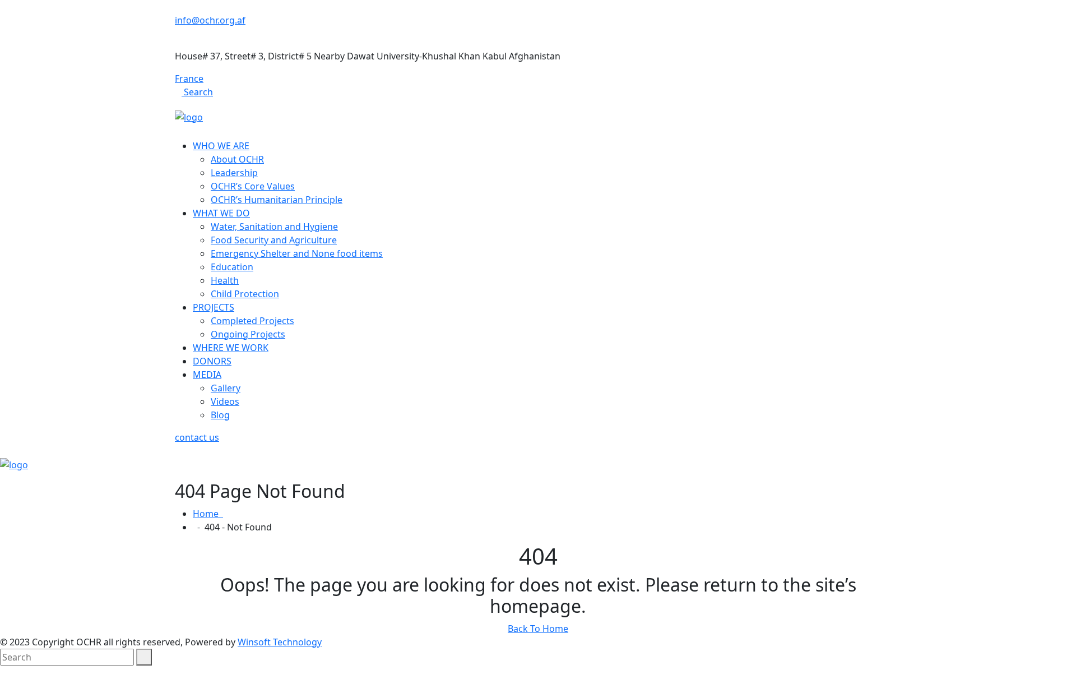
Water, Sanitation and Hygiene (274, 226)
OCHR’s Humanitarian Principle (276, 199)
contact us (197, 437)
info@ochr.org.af (210, 20)
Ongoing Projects (248, 334)
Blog (220, 415)
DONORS (212, 361)
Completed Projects (252, 321)
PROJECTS (213, 307)
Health (225, 280)
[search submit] (144, 657)
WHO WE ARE (221, 146)
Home (208, 513)
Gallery (225, 388)
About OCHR (237, 159)
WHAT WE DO (221, 213)
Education (232, 267)
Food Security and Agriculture (274, 240)
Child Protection (245, 294)
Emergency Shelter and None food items (297, 253)
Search (197, 92)
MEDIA (207, 374)
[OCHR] (189, 116)
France (189, 78)
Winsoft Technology (280, 642)
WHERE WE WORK (230, 347)
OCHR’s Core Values (253, 186)
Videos (225, 401)
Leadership (234, 173)
